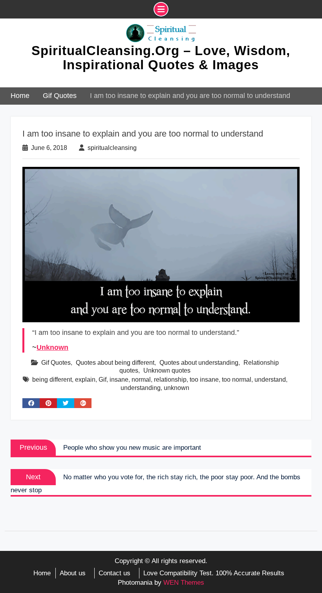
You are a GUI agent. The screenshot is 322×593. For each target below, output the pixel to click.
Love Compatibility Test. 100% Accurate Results (213, 573)
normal (141, 379)
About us (73, 573)
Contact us (114, 573)
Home (42, 573)
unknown (176, 387)
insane (119, 379)
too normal (236, 379)
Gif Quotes (56, 362)
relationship (170, 379)
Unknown (52, 347)
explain (85, 379)
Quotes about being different (115, 362)
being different (52, 379)
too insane (204, 379)
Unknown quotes (166, 370)
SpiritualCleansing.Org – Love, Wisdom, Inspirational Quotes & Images (160, 57)
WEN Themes (183, 582)
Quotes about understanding (198, 362)
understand (270, 379)
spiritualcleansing (112, 147)
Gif (102, 379)
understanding (141, 387)
